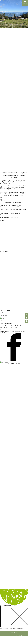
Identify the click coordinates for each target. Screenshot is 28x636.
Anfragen (14, 632)
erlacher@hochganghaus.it (18, 635)
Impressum (7, 331)
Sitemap (2, 331)
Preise (24, 331)
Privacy (13, 331)
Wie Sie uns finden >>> (14, 363)
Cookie (17, 331)
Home (1, 169)
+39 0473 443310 (7, 635)
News (20, 331)
